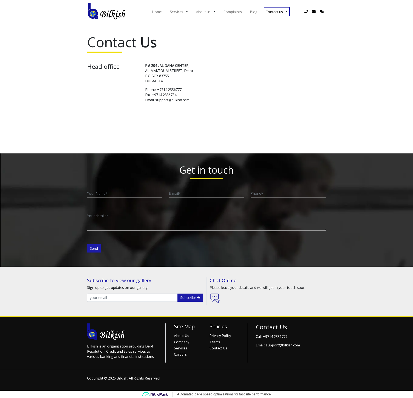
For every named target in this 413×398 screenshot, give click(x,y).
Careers (180, 354)
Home (157, 11)
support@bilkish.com (283, 345)
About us (203, 11)
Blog (253, 11)
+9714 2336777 (275, 336)
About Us (181, 335)
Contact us (274, 11)
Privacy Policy (220, 335)
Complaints (232, 11)
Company (181, 342)
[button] (187, 11)
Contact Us (218, 348)
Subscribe (188, 297)
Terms (215, 342)
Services (176, 11)
